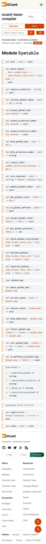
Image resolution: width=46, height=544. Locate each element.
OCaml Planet (8, 520)
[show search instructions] (40, 33)
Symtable (28, 43)
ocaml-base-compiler (12, 16)
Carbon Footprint (30, 534)
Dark (24, 455)
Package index (9, 39)
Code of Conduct (33, 540)
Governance (7, 540)
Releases (6, 474)
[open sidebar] (38, 529)
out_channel (12, 113)
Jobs (4, 526)
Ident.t (37, 197)
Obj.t (12, 103)
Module (38, 43)
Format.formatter (15, 415)
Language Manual (30, 486)
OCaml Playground (31, 514)
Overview (13, 26)
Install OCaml (28, 469)
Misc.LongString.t (18, 72)
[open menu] (41, 5)
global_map (11, 290)
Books (26, 497)
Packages (6, 503)
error (31, 405)
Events (5, 515)
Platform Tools (29, 480)
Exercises (27, 503)
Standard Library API (32, 491)
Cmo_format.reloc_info (21, 75)
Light (10, 455)
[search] (38, 521)
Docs (34, 26)
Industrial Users (8, 480)
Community (7, 509)
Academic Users (9, 486)
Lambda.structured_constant (21, 165)
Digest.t (22, 179)
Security (15, 534)
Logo (25, 520)
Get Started (28, 474)
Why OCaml (7, 491)
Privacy (19, 540)
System (39, 455)
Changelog (6, 469)
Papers (26, 509)
